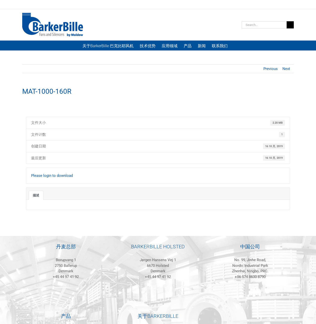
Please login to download (52, 175)
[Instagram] (69, 303)
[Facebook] (62, 303)
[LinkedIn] (55, 303)
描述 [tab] (36, 195)
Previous (270, 69)
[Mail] (75, 303)
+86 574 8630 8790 (250, 277)
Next (286, 69)
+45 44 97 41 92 (66, 277)
